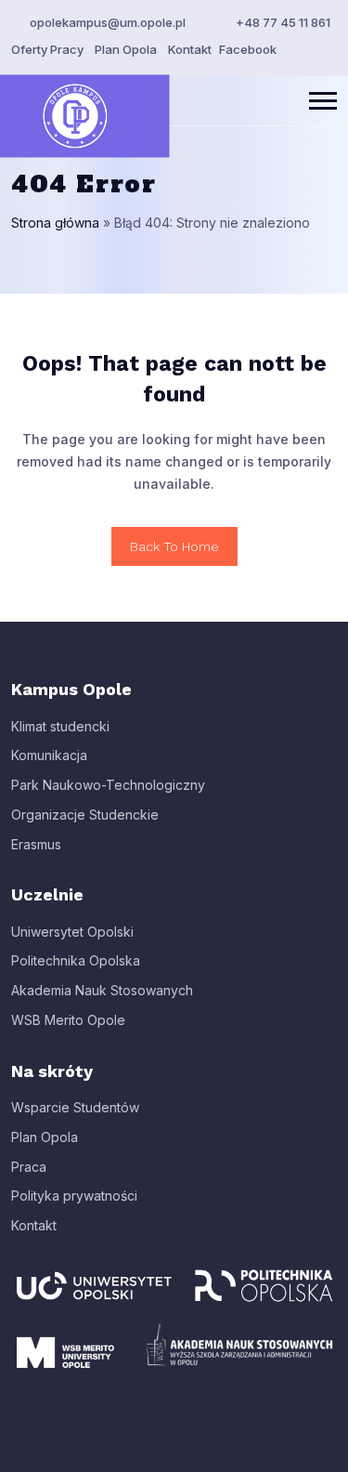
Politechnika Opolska (75, 960)
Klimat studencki (60, 726)
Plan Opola (126, 49)
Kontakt (190, 49)
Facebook (248, 49)
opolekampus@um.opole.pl (108, 22)
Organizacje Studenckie (85, 814)
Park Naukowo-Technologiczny (108, 785)
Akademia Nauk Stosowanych (102, 990)
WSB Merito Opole (68, 1020)
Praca (28, 1167)
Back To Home (174, 546)
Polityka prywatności (74, 1195)
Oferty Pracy (47, 49)
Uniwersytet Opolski (72, 932)
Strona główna (55, 222)
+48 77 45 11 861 (283, 22)
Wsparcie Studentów (75, 1107)
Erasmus (36, 844)
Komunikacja (49, 755)
